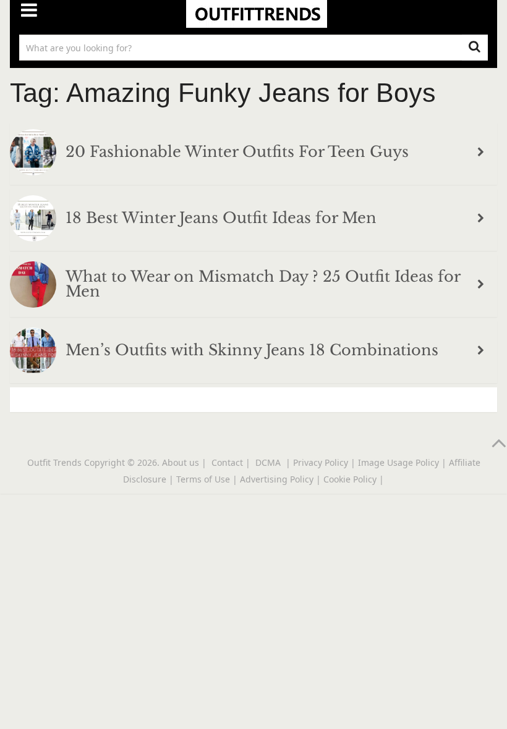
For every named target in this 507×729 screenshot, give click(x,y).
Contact (227, 462)
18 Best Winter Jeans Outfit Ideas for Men (221, 218)
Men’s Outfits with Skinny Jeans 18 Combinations (252, 350)
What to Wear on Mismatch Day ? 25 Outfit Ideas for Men (263, 284)
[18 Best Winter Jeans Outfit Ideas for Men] (33, 220)
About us (180, 462)
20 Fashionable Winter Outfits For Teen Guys (237, 152)
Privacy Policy (320, 462)
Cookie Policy (350, 479)
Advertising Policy (276, 479)
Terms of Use (203, 479)
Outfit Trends (54, 462)
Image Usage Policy (398, 462)
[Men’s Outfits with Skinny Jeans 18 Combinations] (33, 352)
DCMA (269, 462)
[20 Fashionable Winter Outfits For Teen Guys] (33, 154)
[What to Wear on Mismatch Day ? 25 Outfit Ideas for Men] (33, 286)
